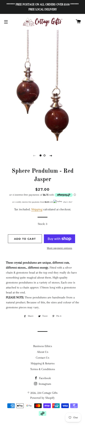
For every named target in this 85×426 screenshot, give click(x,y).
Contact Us (42, 357)
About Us (42, 352)
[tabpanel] (42, 87)
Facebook (44, 378)
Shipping (36, 209)
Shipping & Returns (43, 363)
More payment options (59, 247)
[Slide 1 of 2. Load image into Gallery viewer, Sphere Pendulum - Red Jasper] (40, 155)
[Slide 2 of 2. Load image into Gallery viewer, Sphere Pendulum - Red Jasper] (44, 155)
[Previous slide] (34, 155)
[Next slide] (50, 155)
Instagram (44, 384)
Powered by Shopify (42, 398)
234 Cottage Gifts (47, 393)
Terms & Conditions (42, 369)
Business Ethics (42, 346)
